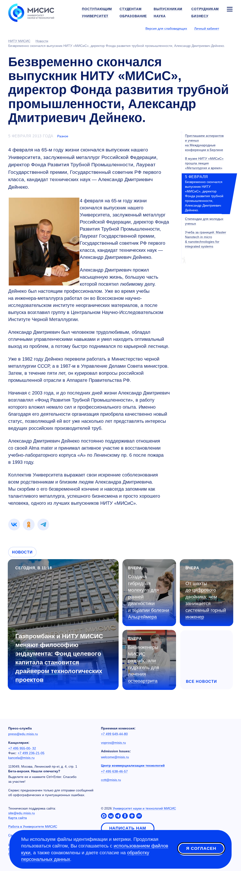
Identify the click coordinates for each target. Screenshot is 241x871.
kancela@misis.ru (21, 758)
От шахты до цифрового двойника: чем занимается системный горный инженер (205, 600)
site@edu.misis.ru (21, 813)
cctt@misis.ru (111, 780)
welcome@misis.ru (115, 757)
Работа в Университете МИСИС (32, 826)
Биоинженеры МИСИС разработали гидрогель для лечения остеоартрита (143, 664)
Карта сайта (17, 818)
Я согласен (201, 848)
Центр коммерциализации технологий (133, 765)
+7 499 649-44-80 (114, 734)
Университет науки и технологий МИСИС (144, 808)
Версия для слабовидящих (166, 28)
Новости (22, 552)
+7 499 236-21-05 (31, 753)
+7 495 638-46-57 (114, 771)
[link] (14, 524)
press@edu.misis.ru (23, 734)
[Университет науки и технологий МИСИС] (31, 12)
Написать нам (127, 828)
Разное (62, 136)
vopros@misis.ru (113, 743)
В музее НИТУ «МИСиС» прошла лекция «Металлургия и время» (204, 163)
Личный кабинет (206, 28)
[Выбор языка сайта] (229, 28)
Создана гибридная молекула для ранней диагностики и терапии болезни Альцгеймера (148, 596)
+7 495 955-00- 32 (22, 748)
